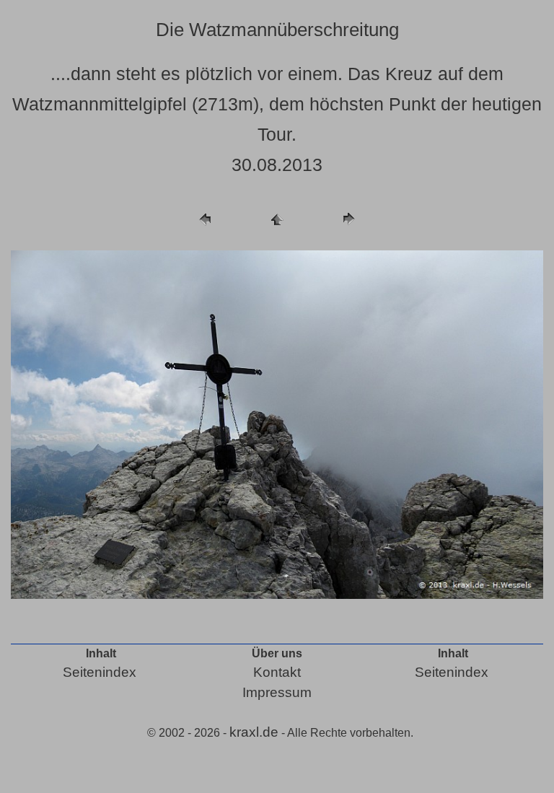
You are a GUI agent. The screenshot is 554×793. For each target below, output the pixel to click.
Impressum (277, 692)
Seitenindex (99, 672)
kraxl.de (253, 732)
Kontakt (277, 672)
